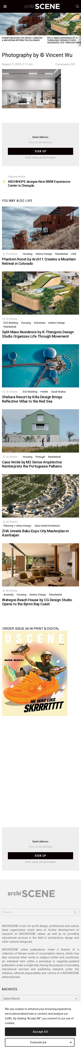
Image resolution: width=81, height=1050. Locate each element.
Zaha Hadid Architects (47, 525)
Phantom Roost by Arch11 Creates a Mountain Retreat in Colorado (22, 39)
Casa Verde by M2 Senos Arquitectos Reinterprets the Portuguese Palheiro (32, 464)
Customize (38, 1042)
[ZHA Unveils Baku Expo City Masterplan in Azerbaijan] (40, 496)
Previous (2, 29)
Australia (9, 594)
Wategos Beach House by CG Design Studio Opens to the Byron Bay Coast (37, 602)
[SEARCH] (77, 6)
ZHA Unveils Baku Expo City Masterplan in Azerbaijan (35, 533)
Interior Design (44, 253)
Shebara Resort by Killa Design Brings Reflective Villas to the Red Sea (32, 399)
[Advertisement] (40, 774)
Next (79, 29)
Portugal (40, 456)
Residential (61, 253)
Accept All (40, 1031)
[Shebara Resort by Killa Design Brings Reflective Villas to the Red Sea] (40, 365)
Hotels (44, 391)
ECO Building (11, 322)
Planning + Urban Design (17, 525)
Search (75, 913)
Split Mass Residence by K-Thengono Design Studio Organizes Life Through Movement (38, 334)
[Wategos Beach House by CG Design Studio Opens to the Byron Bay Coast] (40, 564)
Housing (27, 253)
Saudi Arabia (58, 391)
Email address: (40, 137)
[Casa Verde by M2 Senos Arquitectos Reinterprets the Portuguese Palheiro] (40, 430)
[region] (40, 1025)
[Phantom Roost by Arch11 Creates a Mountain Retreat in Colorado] (22, 24)
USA (73, 253)
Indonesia (39, 322)
